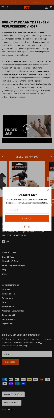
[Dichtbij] (48, 190)
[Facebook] (25, 226)
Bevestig (27, 218)
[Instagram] (29, 226)
